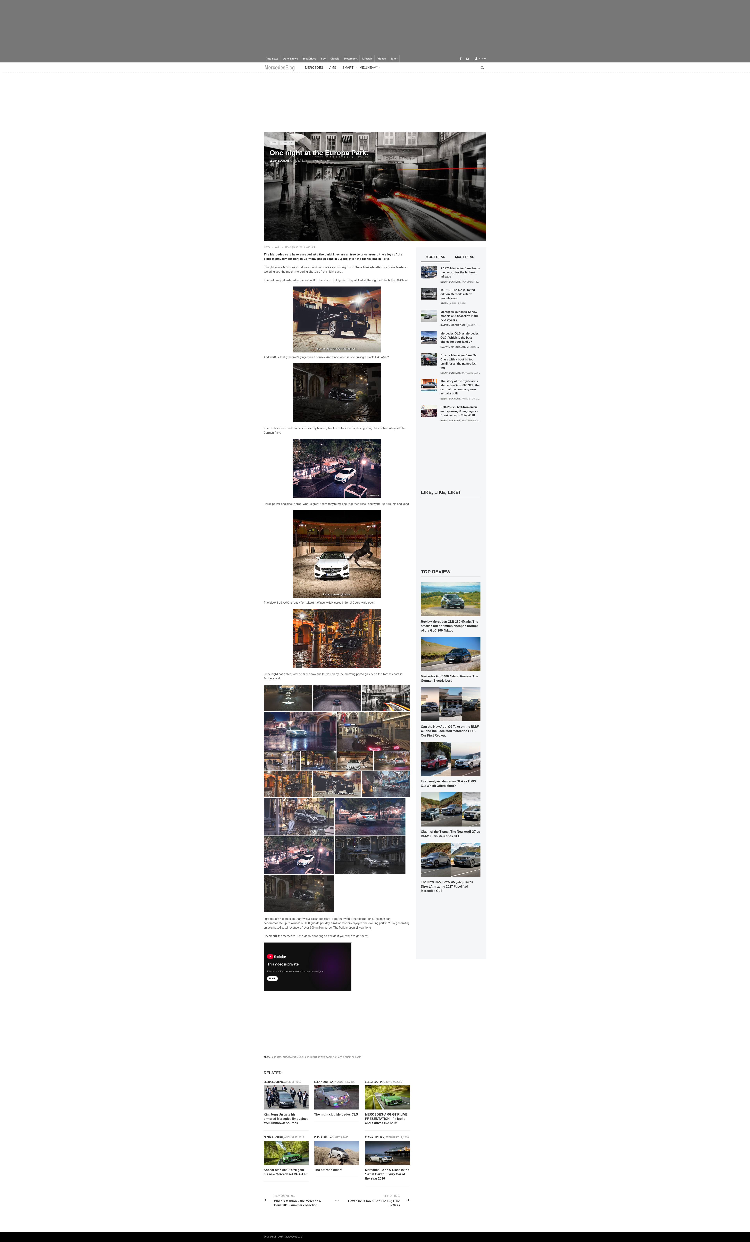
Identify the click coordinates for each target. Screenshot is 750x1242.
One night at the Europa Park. (300, 247)
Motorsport (350, 58)
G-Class (304, 1057)
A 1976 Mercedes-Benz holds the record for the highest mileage (460, 272)
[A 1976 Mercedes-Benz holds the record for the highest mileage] (429, 272)
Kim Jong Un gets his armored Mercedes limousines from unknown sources (286, 1119)
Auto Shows (290, 58)
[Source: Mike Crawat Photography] (337, 784)
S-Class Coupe (342, 1057)
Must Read (464, 257)
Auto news (272, 58)
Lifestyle (367, 58)
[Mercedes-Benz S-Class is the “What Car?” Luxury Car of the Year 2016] (387, 1153)
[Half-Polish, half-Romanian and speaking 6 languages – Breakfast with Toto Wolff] (429, 411)
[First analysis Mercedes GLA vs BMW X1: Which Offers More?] (450, 759)
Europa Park (290, 1057)
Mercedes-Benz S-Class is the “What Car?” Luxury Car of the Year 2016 (387, 1174)
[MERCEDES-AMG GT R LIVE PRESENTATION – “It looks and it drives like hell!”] (387, 1097)
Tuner (394, 58)
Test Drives (309, 58)
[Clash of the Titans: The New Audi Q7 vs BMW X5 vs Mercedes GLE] (450, 809)
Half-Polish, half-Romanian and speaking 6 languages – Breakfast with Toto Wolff (459, 411)
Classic (334, 58)
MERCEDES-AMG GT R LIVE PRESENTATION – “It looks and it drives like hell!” (386, 1119)
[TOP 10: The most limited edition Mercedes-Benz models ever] (429, 294)
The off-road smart (328, 1170)
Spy (323, 58)
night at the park (321, 1057)
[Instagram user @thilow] (355, 760)
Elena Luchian (279, 160)
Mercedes (314, 67)
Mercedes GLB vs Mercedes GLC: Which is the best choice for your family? (459, 337)
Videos (381, 58)
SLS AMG (357, 1057)
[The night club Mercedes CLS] (336, 1097)
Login (482, 58)
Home (267, 247)
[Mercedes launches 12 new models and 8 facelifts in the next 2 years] (429, 315)
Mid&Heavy (369, 67)
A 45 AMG (276, 1057)
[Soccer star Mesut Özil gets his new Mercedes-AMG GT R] (286, 1153)
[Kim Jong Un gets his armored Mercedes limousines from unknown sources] (286, 1097)
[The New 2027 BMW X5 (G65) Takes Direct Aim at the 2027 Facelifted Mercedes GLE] (450, 859)
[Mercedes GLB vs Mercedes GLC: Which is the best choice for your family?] (429, 337)
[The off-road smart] (336, 1153)
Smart (348, 67)
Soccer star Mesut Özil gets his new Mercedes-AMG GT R (285, 1172)
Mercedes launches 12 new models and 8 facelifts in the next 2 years (459, 316)
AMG (332, 67)
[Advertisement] (375, 27)
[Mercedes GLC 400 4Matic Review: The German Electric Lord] (450, 654)
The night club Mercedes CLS (336, 1114)
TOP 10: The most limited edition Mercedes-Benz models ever (457, 294)
